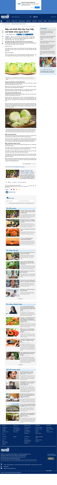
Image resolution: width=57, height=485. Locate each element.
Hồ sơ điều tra (15, 431)
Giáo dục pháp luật (39, 437)
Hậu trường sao (4, 441)
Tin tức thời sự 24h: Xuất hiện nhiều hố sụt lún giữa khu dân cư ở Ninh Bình (27, 263)
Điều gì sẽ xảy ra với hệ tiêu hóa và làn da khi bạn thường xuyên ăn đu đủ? (27, 330)
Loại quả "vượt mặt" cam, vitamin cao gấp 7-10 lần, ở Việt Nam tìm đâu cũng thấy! (27, 172)
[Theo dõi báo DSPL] (24, 34)
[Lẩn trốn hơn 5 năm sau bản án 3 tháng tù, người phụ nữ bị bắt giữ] (12, 284)
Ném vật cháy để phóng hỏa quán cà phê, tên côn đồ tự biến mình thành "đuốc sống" (47, 72)
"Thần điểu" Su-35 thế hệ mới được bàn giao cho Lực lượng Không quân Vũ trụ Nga (27, 414)
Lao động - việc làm (5, 431)
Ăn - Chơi (37, 430)
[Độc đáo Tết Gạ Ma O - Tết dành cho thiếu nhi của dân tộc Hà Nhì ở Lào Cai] (12, 223)
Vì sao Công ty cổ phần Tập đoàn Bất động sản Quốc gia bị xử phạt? (27, 405)
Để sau (32, 7)
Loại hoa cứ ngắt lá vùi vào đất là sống (27, 229)
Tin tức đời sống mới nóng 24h (17, 166)
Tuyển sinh (37, 441)
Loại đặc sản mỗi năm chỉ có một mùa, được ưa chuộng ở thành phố (27, 340)
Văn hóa (40, 21)
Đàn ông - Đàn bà (38, 433)
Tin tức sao (4, 438)
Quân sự (47, 430)
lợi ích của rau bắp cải (22, 182)
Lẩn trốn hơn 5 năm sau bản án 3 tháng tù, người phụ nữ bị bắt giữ (27, 281)
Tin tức (8, 21)
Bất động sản (26, 433)
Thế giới (34, 21)
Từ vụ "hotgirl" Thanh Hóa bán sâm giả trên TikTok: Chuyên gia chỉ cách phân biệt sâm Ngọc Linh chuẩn (27, 308)
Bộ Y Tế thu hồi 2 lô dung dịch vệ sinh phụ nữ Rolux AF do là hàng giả (47, 53)
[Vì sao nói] (12, 242)
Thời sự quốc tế (49, 427)
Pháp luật (14, 21)
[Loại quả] (12, 174)
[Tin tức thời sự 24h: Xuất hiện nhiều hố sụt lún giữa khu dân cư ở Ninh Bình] (12, 265)
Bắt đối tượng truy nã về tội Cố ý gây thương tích (27, 271)
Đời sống (28, 21)
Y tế (3, 433)
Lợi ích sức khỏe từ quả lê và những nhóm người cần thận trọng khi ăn (46, 33)
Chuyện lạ (37, 431)
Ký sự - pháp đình (16, 430)
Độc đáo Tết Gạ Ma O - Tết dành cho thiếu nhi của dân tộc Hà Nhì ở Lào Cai (27, 221)
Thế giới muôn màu (49, 431)
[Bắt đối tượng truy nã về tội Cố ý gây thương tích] (12, 274)
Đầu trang (48, 470)
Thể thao (3, 444)
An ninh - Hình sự (16, 427)
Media (45, 21)
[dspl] (1, 21)
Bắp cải (9, 182)
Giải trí (3, 440)
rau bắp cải (14, 182)
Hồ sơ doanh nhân (27, 431)
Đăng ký (37, 7)
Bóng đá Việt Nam (27, 441)
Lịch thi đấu (26, 438)
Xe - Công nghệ (26, 430)
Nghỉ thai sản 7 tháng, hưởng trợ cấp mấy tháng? (27, 290)
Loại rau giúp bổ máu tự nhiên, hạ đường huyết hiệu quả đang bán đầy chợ (27, 353)
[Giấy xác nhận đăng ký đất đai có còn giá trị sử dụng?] (12, 256)
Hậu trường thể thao (27, 440)
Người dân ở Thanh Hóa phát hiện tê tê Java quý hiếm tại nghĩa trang (47, 38)
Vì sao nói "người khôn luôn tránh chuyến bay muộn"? (26, 239)
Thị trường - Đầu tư (27, 427)
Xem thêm (20, 298)
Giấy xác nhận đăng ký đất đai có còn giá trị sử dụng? (27, 253)
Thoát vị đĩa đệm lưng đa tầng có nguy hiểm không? (47, 42)
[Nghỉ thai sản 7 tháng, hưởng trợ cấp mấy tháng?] (12, 293)
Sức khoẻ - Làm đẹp (38, 427)
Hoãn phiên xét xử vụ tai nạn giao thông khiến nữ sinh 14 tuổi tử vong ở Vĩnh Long (27, 383)
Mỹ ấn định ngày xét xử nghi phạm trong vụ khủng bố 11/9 (26, 372)
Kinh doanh (21, 21)
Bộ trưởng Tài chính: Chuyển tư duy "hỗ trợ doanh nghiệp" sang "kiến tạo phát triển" (27, 395)
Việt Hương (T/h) (10, 34)
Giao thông (4, 430)
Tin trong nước (4, 427)
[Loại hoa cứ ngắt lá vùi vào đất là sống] (12, 232)
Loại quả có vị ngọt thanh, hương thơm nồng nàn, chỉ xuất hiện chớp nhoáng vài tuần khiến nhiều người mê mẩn (27, 319)
